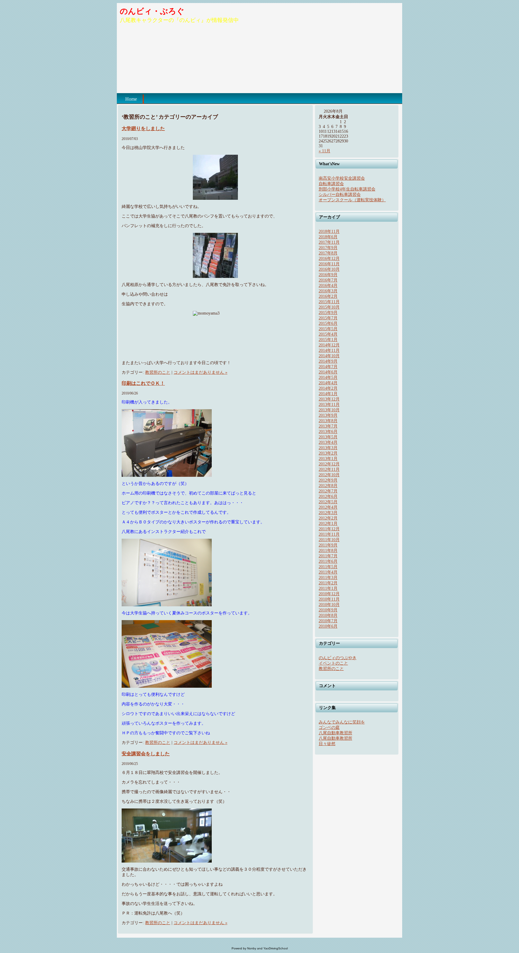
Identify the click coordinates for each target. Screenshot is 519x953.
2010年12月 (329, 594)
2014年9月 (328, 361)
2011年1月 (328, 588)
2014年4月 (328, 383)
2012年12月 (329, 464)
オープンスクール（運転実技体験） (352, 200)
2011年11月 (329, 534)
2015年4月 (328, 334)
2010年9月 (328, 610)
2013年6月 (328, 431)
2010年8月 (328, 615)
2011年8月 (328, 550)
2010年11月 (329, 599)
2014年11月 (329, 350)
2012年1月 (328, 523)
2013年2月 (328, 453)
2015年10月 (329, 307)
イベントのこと (333, 663)
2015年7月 (328, 318)
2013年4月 (328, 442)
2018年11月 (329, 231)
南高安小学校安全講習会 (342, 178)
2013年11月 (329, 404)
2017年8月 (328, 253)
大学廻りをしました (143, 128)
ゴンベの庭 (329, 727)
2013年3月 (328, 448)
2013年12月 (329, 399)
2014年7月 (328, 366)
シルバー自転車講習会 (340, 194)
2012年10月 (329, 475)
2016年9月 (328, 275)
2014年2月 (328, 388)
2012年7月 (328, 491)
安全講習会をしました (146, 754)
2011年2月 (328, 583)
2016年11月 (329, 264)
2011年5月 (328, 567)
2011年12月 (329, 529)
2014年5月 (328, 377)
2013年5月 (328, 437)
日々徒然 (327, 743)
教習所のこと (157, 372)
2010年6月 (328, 626)
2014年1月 (328, 393)
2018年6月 (328, 237)
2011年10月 (329, 539)
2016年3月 (328, 291)
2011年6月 (328, 561)
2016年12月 (329, 258)
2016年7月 (328, 280)
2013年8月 (328, 421)
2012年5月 (328, 502)
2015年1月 (328, 339)
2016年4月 (328, 285)
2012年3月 (328, 512)
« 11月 (324, 151)
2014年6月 (328, 372)
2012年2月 (328, 518)
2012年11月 (329, 469)
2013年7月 (328, 426)
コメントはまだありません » (200, 372)
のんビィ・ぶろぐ (152, 11)
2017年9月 (328, 247)
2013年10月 (329, 410)
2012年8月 (328, 485)
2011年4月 (328, 572)
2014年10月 (329, 356)
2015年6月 (328, 323)
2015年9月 (328, 312)
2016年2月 (328, 296)
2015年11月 (329, 302)
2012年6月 (328, 496)
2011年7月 (328, 556)
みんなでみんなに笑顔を (342, 722)
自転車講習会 (331, 183)
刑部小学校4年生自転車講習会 (347, 189)
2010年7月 (328, 621)
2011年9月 (328, 545)
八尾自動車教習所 (335, 733)
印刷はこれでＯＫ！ (143, 383)
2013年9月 (328, 415)
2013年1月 (328, 458)
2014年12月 (329, 345)
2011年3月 (328, 577)
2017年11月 (329, 242)
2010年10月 (329, 604)
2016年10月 (329, 269)
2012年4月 (328, 507)
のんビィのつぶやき (338, 658)
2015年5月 (328, 329)
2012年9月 (328, 480)
